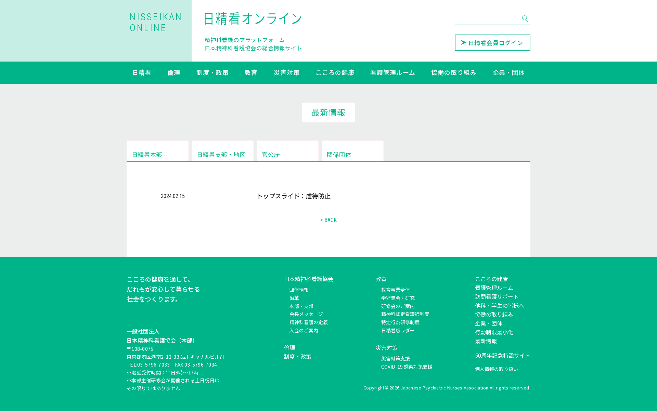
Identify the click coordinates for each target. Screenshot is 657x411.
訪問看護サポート (497, 296)
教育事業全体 (395, 289)
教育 (251, 73)
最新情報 (486, 341)
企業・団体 (509, 73)
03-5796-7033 (153, 364)
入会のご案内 (303, 330)
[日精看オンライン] (253, 18)
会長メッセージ (306, 313)
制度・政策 (212, 73)
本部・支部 (301, 306)
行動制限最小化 (494, 332)
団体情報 (299, 289)
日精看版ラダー (398, 330)
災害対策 (287, 73)
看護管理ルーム (392, 73)
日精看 (142, 73)
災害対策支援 (395, 358)
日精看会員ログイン (495, 42)
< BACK (328, 220)
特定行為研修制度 (400, 322)
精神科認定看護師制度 (405, 313)
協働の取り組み (453, 73)
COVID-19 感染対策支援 (407, 366)
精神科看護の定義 (308, 322)
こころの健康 (334, 73)
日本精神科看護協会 (308, 279)
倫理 (173, 73)
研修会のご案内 (398, 306)
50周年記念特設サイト (502, 355)
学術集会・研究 (398, 297)
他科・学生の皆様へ (499, 305)
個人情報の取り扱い (496, 369)
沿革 (294, 297)
